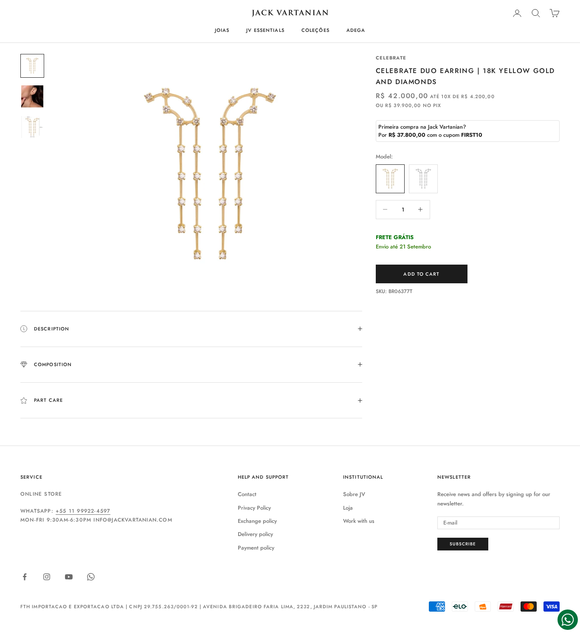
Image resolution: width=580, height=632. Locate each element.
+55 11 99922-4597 (83, 511)
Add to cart (421, 274)
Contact (247, 494)
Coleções (315, 30)
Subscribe (463, 544)
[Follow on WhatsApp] (91, 577)
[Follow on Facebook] (24, 577)
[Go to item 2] (32, 96)
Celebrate (391, 57)
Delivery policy (255, 534)
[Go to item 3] (32, 127)
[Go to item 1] (32, 66)
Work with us (358, 521)
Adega (356, 30)
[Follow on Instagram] (46, 577)
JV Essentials (265, 30)
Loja (348, 508)
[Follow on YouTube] (69, 577)
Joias (222, 30)
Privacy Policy (254, 508)
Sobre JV (354, 494)
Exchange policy (257, 521)
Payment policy (256, 548)
